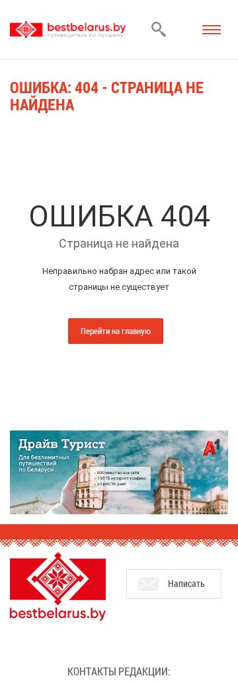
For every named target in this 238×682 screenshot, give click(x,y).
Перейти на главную (116, 331)
